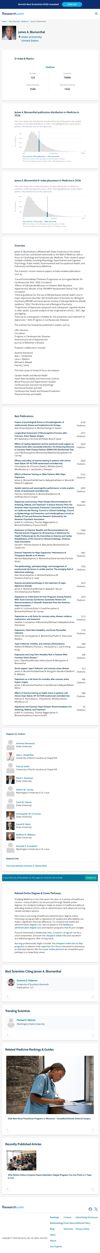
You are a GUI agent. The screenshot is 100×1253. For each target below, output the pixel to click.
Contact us (91, 877)
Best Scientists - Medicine (18, 21)
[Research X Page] (96, 1209)
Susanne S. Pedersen (27, 980)
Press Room (69, 1223)
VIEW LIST (72, 4)
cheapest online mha (56, 935)
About (53, 1240)
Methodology (56, 1223)
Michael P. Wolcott (26, 1020)
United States (30, 40)
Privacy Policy (82, 1229)
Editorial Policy (83, 1223)
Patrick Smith (22, 766)
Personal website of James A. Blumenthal (26, 865)
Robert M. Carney (24, 789)
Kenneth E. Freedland (26, 846)
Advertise (68, 1229)
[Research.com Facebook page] (90, 1209)
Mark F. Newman (24, 778)
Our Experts (56, 1246)
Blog (52, 1229)
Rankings (54, 1217)
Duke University (31, 37)
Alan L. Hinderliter (25, 755)
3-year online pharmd (53, 949)
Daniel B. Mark (23, 824)
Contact (67, 1217)
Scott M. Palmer (24, 802)
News (53, 1234)
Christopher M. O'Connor (28, 814)
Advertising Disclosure (87, 1217)
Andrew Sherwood (25, 743)
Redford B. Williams (25, 834)
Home (4, 21)
